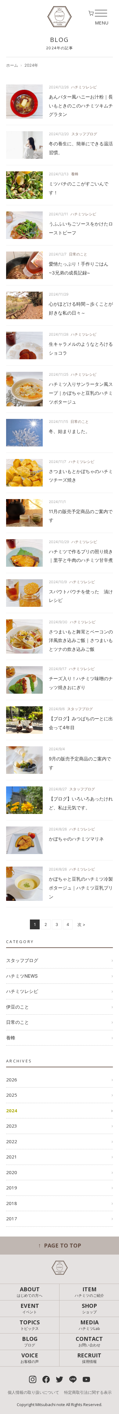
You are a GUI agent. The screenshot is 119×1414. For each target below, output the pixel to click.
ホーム (12, 65)
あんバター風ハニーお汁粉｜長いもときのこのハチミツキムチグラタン (81, 106)
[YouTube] (86, 1379)
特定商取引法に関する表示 (88, 1392)
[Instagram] (32, 1379)
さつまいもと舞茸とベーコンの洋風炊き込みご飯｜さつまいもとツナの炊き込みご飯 (81, 640)
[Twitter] (59, 1379)
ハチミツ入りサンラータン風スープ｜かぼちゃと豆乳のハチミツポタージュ (81, 393)
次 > (81, 924)
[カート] (91, 14)
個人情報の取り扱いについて (33, 1392)
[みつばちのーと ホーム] (59, 16)
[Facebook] (46, 1379)
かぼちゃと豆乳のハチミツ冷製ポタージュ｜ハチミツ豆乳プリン (81, 888)
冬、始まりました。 (69, 431)
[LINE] (73, 1379)
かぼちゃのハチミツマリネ (76, 839)
